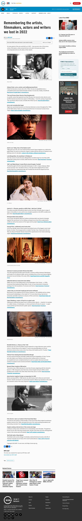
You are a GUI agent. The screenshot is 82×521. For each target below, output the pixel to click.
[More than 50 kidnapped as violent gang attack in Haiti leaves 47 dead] (36, 474)
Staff (30, 502)
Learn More (68, 111)
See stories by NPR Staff (10, 455)
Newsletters (48, 502)
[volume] (7, 9)
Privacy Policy (72, 76)
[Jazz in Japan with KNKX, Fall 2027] (49, 474)
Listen (27, 13)
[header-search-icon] (70, 3)
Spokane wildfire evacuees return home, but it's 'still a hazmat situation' (67, 41)
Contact (30, 499)
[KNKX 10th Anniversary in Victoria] (68, 88)
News (2, 13)
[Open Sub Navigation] (5, 13)
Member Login (42, 13)
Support (34, 13)
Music (8, 13)
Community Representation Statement (68, 500)
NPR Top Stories (10, 460)
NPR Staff (10, 37)
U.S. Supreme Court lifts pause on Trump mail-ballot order (67, 35)
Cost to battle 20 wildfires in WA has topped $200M (67, 46)
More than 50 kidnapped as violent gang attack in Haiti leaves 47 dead (35, 482)
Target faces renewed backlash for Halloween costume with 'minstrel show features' (22, 483)
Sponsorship (48, 508)
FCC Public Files (65, 508)
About (49, 13)
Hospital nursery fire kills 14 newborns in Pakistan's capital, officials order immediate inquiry (8, 483)
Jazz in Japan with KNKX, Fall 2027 (48, 481)
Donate (77, 3)
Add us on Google (47, 42)
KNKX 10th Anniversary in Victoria (68, 100)
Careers (47, 505)
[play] (3, 9)
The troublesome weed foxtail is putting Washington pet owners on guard (67, 53)
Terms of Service (65, 503)
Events (21, 13)
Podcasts (15, 13)
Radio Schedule (32, 508)
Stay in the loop (68, 74)
